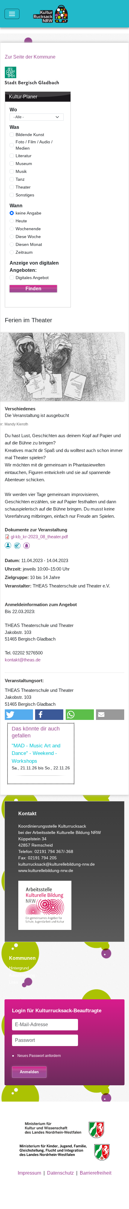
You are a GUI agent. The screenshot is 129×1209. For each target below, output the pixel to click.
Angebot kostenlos (17, 545)
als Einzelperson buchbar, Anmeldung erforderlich (8, 545)
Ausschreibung (22, 975)
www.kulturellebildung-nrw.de (45, 870)
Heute (21, 220)
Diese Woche (28, 236)
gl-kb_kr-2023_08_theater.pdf (39, 536)
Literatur (24, 155)
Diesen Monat (29, 244)
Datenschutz (60, 1173)
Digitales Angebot (32, 277)
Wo (13, 109)
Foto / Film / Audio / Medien (34, 145)
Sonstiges (25, 194)
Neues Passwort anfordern (39, 1056)
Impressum (29, 1173)
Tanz (20, 179)
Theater (23, 187)
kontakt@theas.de (22, 659)
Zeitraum (24, 252)
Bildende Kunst (30, 134)
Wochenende (28, 228)
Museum (24, 163)
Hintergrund (19, 968)
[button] (19, 714)
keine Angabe (28, 213)
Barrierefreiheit (95, 1173)
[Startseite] (53, 14)
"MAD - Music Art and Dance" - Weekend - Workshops (36, 753)
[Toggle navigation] (12, 14)
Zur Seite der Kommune (30, 56)
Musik (21, 171)
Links (13, 982)
